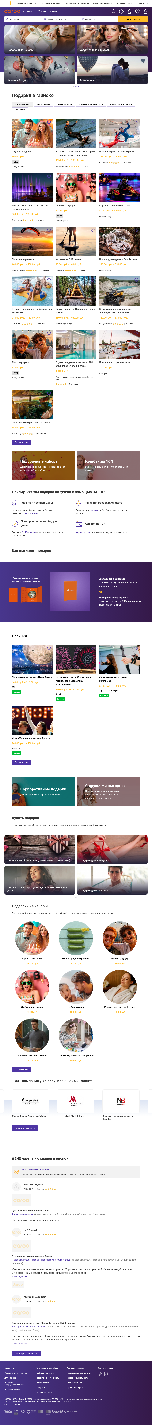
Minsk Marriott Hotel (29, 1116)
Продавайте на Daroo (51, 3)
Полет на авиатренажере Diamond (31, 422)
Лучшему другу (20, 362)
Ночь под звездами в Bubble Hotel (118, 259)
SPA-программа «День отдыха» (29, 1326)
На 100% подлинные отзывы (35, 1169)
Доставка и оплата (124, 3)
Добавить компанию (25, 1128)
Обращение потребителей (16, 1373)
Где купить (143, 3)
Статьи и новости (75, 1383)
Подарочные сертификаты (77, 3)
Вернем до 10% (83, 532)
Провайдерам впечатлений (79, 1373)
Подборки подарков (45, 1373)
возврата (94, 510)
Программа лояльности (77, 1378)
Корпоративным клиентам (24, 3)
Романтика (20, 110)
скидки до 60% (31, 513)
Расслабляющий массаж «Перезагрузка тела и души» (42, 1259)
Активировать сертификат (47, 1368)
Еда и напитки (43, 104)
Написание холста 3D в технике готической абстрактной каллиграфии (73, 681)
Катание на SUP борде (68, 259)
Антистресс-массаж (23, 1214)
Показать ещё (21, 1069)
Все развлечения (22, 104)
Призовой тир (120, 1116)
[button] (10, 54)
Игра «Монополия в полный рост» (31, 738)
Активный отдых (64, 104)
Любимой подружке (67, 205)
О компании (10, 1368)
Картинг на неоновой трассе (115, 205)
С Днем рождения (22, 151)
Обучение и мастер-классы (91, 104)
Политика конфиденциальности (14, 1383)
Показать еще (21, 442)
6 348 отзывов (29, 532)
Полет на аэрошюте (23, 259)
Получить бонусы (12, 1389)
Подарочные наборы (102, 3)
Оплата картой (42, 1383)
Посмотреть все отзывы (26, 1353)
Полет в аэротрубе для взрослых (117, 151)
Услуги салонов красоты (121, 104)
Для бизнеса (10, 1378)
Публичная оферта (44, 1392)
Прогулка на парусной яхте (114, 362)
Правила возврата (75, 1387)
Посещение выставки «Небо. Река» (32, 677)
